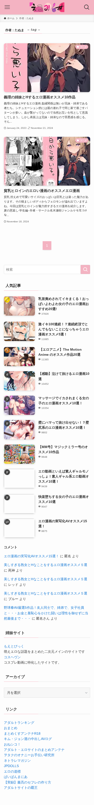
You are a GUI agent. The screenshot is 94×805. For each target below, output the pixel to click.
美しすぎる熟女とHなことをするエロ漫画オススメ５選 (45, 565)
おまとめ (10, 728)
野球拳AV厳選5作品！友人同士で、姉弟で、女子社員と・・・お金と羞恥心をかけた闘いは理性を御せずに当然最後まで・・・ (46, 613)
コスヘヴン (12, 657)
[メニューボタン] (7, 7)
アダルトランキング (19, 723)
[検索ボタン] (87, 7)
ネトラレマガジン (17, 760)
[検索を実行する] (85, 269)
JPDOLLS (11, 766)
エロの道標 (12, 771)
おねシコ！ (12, 744)
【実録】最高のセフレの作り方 (27, 782)
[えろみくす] (47, 7)
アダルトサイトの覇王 (21, 788)
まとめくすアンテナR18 (22, 733)
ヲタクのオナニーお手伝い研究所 (29, 755)
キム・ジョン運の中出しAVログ (28, 739)
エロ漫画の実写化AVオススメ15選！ (31, 556)
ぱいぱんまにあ (15, 777)
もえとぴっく (14, 646)
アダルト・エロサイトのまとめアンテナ (34, 750)
